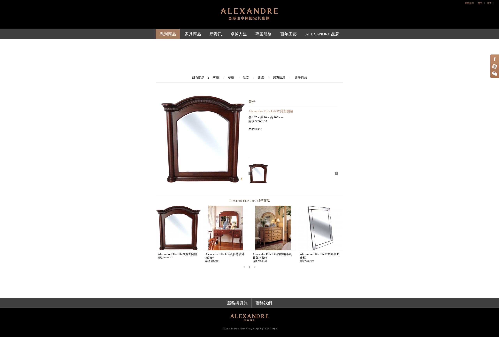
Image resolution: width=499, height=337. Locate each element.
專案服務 (263, 34)
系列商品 (168, 34)
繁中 (480, 3)
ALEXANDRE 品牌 (322, 34)
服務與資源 (237, 303)
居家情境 (279, 77)
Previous (250, 173)
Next (336, 173)
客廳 (216, 77)
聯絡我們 (469, 3)
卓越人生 (238, 34)
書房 (261, 77)
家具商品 (193, 34)
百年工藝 (288, 34)
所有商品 (198, 77)
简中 (489, 3)
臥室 (246, 77)
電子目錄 (300, 77)
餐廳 (231, 77)
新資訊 (216, 34)
